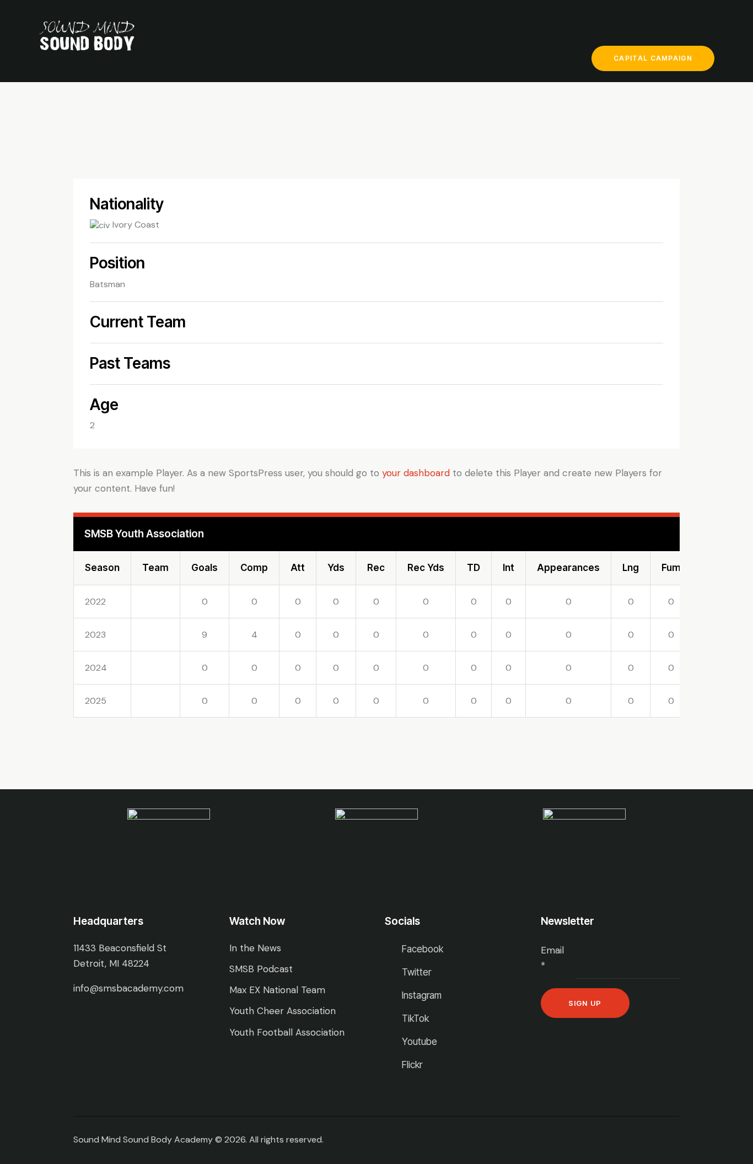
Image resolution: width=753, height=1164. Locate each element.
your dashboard (416, 473)
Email (552, 958)
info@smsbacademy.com (128, 988)
